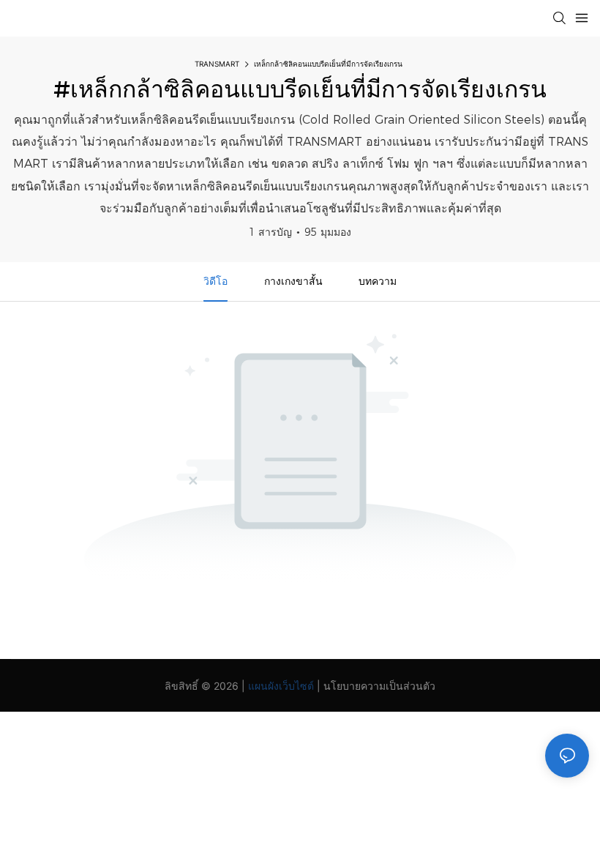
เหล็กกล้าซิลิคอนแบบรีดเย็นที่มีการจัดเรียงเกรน (328, 63)
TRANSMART (217, 63)
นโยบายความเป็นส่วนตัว (379, 685)
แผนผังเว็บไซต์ (281, 685)
